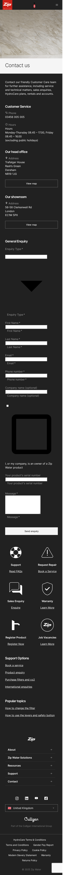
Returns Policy (29, 860)
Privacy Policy (20, 850)
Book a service (14, 665)
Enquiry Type (14, 249)
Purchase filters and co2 (20, 679)
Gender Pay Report (43, 845)
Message (11, 493)
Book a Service (47, 571)
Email (9, 355)
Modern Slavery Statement (22, 855)
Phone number (15, 371)
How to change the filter (20, 708)
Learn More (47, 607)
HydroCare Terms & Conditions (29, 840)
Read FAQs (15, 571)
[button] (31, 253)
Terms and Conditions (17, 845)
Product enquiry (15, 672)
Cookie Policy (39, 850)
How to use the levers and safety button (30, 715)
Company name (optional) (21, 387)
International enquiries (18, 686)
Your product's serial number (23, 475)
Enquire (15, 607)
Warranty (46, 855)
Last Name (12, 339)
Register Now (16, 644)
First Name (12, 322)
